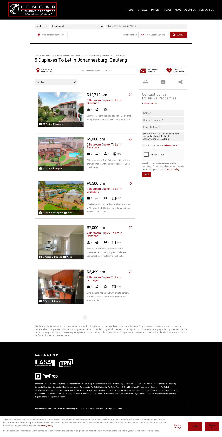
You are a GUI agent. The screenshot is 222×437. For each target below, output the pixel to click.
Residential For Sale (43, 387)
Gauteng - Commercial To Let (71, 390)
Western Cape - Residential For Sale (127, 384)
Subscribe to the (161, 145)
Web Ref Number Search (53, 35)
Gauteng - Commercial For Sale (98, 384)
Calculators (51, 394)
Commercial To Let (169, 390)
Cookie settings (177, 426)
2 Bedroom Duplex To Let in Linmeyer (104, 279)
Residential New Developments (65, 387)
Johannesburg (95, 56)
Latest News (97, 394)
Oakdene (118, 409)
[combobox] (147, 26)
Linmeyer (109, 409)
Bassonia (80, 409)
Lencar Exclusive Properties (57, 56)
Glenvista (99, 409)
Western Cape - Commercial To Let (129, 390)
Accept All (212, 426)
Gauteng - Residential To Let (46, 390)
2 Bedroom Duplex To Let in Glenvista (104, 190)
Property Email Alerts (82, 394)
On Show (52, 384)
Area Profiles (40, 394)
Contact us (152, 394)
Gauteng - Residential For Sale (70, 384)
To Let (84, 56)
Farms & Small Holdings (126, 387)
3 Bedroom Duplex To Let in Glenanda (104, 102)
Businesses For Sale (159, 387)
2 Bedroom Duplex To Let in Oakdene (104, 234)
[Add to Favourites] (130, 95)
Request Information (43, 397)
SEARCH (180, 35)
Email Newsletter (169, 145)
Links (172, 394)
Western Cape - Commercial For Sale (159, 384)
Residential (75, 56)
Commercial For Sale (89, 387)
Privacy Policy (173, 169)
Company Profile (126, 394)
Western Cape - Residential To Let (99, 390)
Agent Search (140, 394)
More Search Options (155, 35)
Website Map (163, 394)
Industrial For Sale (107, 387)
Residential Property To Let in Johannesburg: (55, 409)
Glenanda (90, 409)
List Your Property (65, 394)
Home (44, 384)
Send (146, 174)
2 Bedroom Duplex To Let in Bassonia (104, 146)
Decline (195, 426)
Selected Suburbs (110, 56)
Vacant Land (143, 387)
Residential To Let (152, 390)
